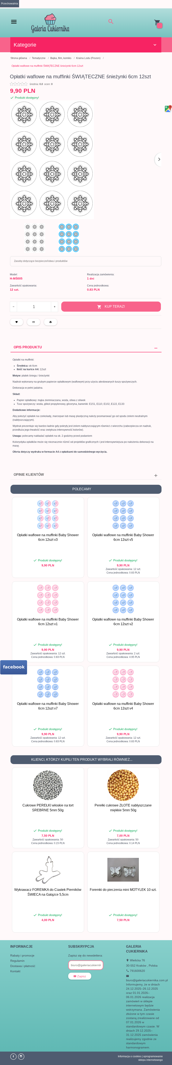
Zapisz (81, 976)
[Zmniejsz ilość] (13, 307)
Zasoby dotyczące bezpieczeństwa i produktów (41, 261)
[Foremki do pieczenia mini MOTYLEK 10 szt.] (123, 870)
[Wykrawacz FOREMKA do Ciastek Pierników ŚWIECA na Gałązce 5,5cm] (48, 869)
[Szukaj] (111, 22)
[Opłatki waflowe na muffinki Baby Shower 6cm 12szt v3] (48, 515)
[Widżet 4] (168, 109)
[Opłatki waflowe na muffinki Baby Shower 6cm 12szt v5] (123, 515)
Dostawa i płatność (22, 966)
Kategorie (25, 45)
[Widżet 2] (13, 667)
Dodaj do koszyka (49, 572)
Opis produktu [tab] (28, 347)
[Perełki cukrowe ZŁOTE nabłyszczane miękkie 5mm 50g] (123, 785)
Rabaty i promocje (22, 955)
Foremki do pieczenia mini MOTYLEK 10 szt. (123, 889)
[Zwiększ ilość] (54, 307)
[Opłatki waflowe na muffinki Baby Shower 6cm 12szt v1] (48, 599)
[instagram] (21, 1056)
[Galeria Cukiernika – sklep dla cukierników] (50, 22)
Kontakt (15, 971)
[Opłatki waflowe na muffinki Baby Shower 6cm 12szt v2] (123, 599)
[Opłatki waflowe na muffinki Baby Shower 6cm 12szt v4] (123, 683)
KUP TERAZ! (115, 306)
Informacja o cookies (129, 1056)
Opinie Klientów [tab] (29, 474)
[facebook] (13, 1056)
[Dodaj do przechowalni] (77, 502)
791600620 (137, 970)
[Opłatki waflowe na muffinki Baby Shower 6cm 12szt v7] (48, 683)
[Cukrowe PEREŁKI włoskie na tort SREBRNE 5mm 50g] (48, 785)
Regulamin (17, 960)
